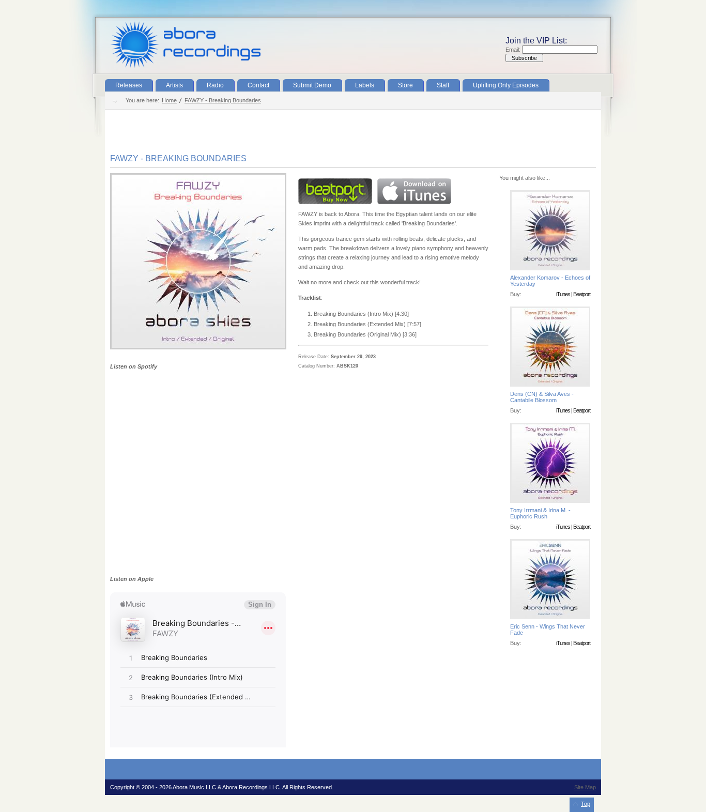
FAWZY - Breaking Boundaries (223, 100)
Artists (174, 85)
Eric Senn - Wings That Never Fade (547, 629)
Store (405, 85)
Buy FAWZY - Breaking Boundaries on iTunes (414, 191)
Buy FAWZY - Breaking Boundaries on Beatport (335, 191)
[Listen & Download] (198, 347)
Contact (258, 85)
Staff (443, 85)
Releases (128, 85)
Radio (215, 85)
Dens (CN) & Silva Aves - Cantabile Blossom (542, 397)
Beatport (581, 294)
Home (169, 100)
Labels (364, 85)
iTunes (563, 294)
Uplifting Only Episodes (506, 85)
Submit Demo (312, 85)
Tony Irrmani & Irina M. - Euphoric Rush (540, 513)
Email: (513, 50)
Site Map (585, 787)
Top (585, 804)
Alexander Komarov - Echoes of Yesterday (550, 280)
